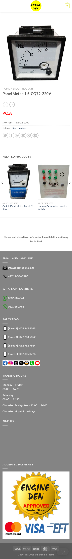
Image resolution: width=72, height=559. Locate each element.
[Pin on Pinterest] (29, 135)
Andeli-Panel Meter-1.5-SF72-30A (18, 207)
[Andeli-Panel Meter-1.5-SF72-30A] (18, 181)
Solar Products (23, 88)
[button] (63, 551)
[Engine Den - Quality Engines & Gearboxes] (36, 6)
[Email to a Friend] (23, 135)
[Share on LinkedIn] (36, 135)
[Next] (69, 189)
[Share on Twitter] (17, 135)
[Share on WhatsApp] (5, 135)
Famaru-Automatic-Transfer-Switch (53, 207)
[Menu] (5, 6)
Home (6, 88)
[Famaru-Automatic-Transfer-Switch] (53, 181)
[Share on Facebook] (11, 135)
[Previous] (2, 189)
